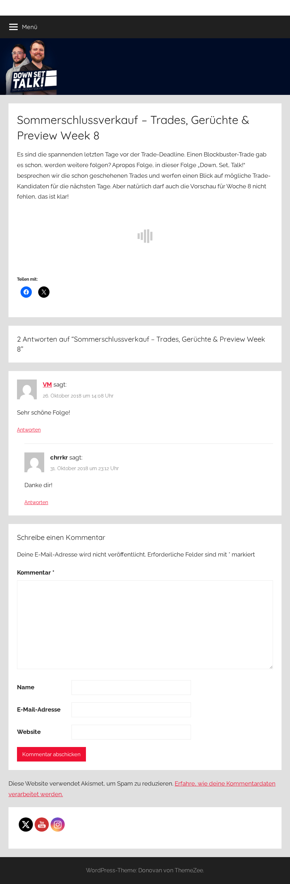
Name (25, 687)
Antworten (29, 430)
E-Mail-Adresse (38, 709)
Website (29, 731)
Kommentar (35, 572)
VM (47, 384)
